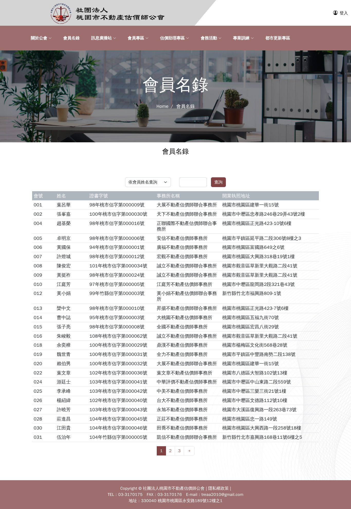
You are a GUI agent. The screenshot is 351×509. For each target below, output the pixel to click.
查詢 (218, 182)
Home (162, 106)
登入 (344, 13)
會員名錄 (185, 106)
